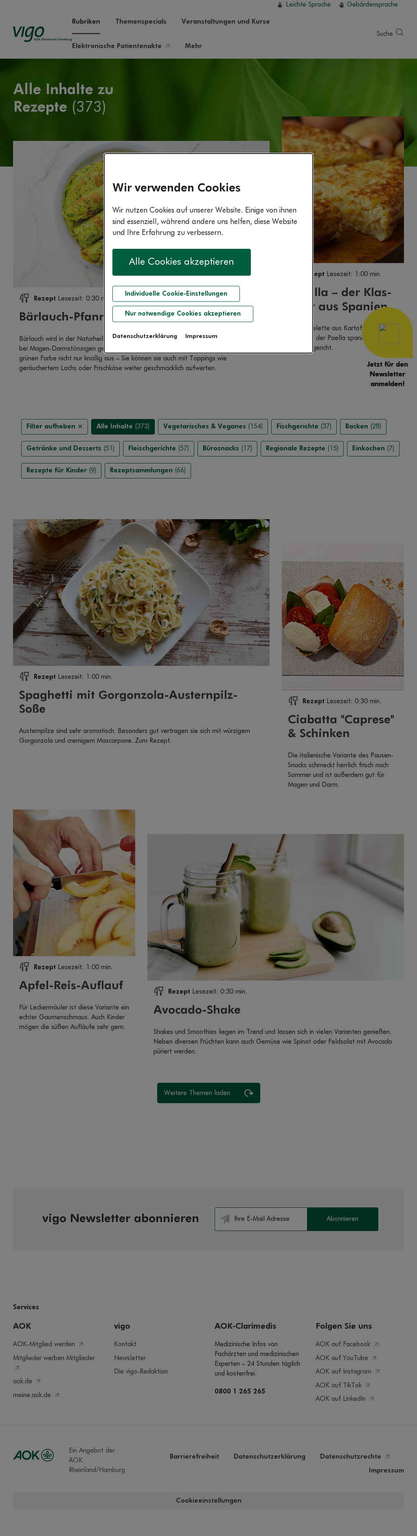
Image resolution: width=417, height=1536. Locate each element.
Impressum (201, 336)
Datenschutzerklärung (144, 336)
